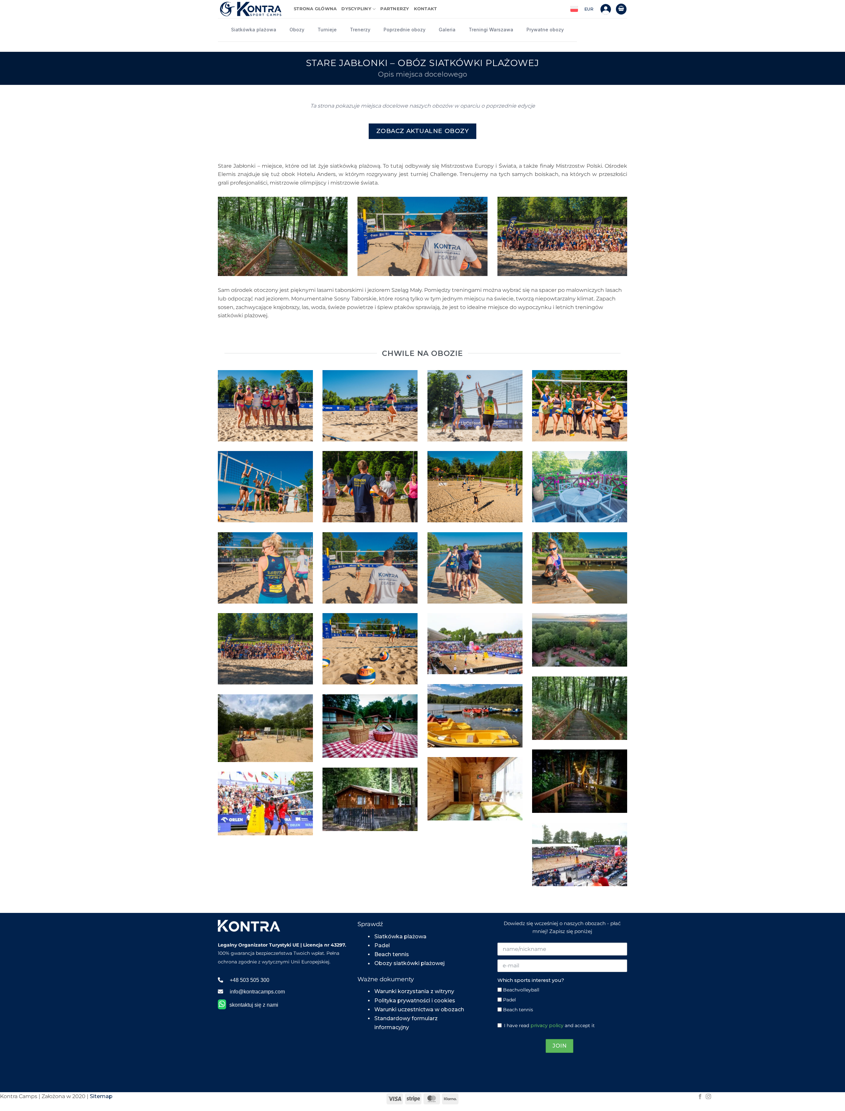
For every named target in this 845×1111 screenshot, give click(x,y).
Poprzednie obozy (404, 29)
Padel (382, 945)
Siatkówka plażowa (253, 29)
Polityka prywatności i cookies (414, 1000)
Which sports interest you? (530, 980)
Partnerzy (394, 8)
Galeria (447, 29)
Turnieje (327, 29)
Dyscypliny (356, 8)
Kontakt (425, 8)
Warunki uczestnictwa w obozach (419, 1009)
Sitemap (101, 1096)
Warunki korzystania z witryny (414, 991)
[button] (621, 9)
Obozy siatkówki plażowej (409, 963)
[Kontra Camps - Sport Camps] (251, 9)
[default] (579, 639)
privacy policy (546, 1025)
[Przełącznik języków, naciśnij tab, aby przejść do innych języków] (574, 9)
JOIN (559, 1046)
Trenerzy (360, 29)
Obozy (296, 29)
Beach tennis (391, 954)
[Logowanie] (605, 9)
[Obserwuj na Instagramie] (708, 1097)
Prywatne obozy (545, 29)
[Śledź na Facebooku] (700, 1097)
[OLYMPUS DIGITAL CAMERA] (265, 405)
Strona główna (315, 8)
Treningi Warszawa (491, 29)
